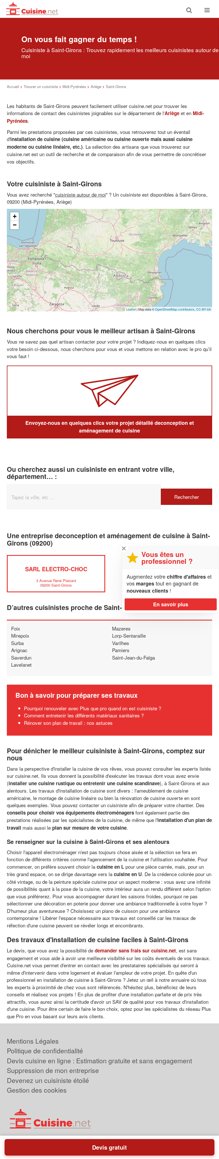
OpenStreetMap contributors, (175, 309)
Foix (15, 628)
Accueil (13, 86)
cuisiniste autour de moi (80, 194)
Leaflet (131, 309)
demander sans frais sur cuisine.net (135, 950)
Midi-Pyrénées (74, 86)
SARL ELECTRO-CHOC (56, 569)
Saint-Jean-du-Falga (133, 657)
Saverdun (21, 657)
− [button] (15, 224)
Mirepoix (20, 635)
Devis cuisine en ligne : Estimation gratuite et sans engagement (99, 1060)
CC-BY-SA (203, 309)
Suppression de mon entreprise (53, 1070)
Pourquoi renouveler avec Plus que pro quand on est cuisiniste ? (92, 708)
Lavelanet (21, 664)
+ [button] (15, 216)
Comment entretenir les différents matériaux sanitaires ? (84, 715)
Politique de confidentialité (45, 1050)
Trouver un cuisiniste (41, 86)
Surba (17, 642)
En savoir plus (170, 604)
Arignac (19, 650)
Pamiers (120, 650)
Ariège (96, 86)
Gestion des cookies (37, 1090)
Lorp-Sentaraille (129, 635)
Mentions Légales (33, 1041)
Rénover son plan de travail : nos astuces (68, 722)
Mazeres (121, 628)
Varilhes (120, 642)
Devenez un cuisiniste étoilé (48, 1080)
